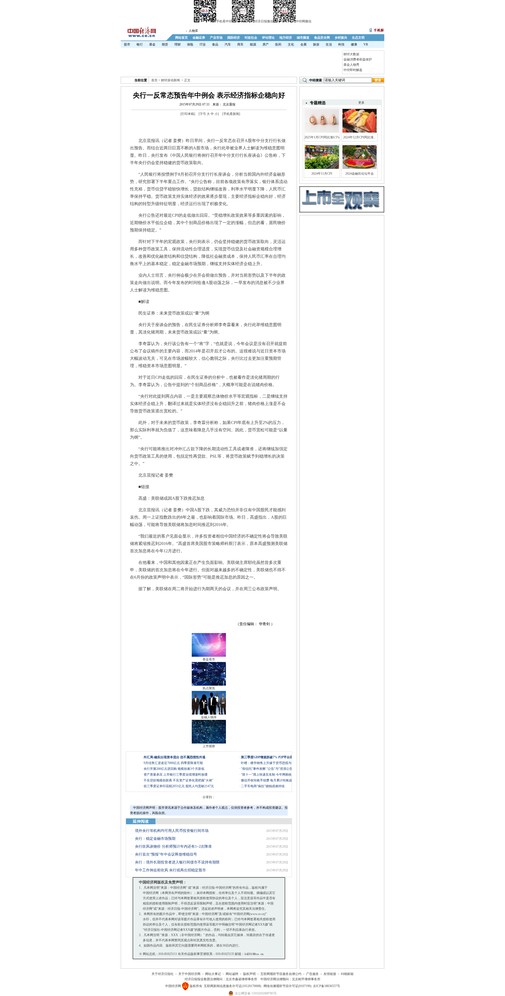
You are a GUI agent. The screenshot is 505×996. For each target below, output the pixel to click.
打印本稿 (187, 114)
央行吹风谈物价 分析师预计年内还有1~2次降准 (173, 846)
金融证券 (199, 37)
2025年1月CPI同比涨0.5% (322, 137)
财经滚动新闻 (170, 80)
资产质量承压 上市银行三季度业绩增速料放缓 (176, 774)
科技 (341, 44)
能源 (253, 44)
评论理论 (268, 37)
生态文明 (358, 37)
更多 (361, 102)
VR (365, 44)
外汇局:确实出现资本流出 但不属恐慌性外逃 (174, 757)
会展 (303, 44)
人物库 (193, 31)
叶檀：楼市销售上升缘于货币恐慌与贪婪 (269, 763)
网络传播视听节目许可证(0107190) (287, 986)
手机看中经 (224, 21)
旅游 (316, 44)
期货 (165, 44)
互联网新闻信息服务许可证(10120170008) (232, 986)
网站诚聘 (232, 974)
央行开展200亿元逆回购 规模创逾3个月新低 (174, 769)
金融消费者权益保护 (358, 59)
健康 (354, 44)
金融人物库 (209, 717)
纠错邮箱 (347, 974)
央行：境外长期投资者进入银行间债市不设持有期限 (177, 862)
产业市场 (216, 37)
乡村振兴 (341, 37)
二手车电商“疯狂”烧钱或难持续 (263, 786)
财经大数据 (351, 54)
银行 (140, 44)
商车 (240, 44)
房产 (265, 44)
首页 (154, 80)
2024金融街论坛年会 (359, 173)
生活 (329, 44)
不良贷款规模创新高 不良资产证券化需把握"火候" (178, 780)
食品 (215, 44)
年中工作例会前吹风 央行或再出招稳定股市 (170, 870)
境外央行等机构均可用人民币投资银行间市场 (172, 831)
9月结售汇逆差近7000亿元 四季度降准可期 (173, 763)
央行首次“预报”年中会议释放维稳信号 (166, 854)
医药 (278, 44)
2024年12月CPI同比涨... (359, 137)
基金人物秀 (351, 65)
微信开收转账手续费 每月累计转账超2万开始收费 (275, 780)
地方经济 (285, 37)
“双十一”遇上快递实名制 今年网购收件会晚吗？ (274, 774)
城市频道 (303, 37)
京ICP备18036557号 (326, 986)
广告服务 (312, 974)
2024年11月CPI (321, 173)
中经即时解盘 (353, 70)
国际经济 (233, 37)
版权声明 (249, 974)
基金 (152, 44)
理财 (177, 44)
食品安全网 (322, 37)
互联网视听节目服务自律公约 (280, 974)
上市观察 (209, 746)
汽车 (228, 44)
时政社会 (251, 37)
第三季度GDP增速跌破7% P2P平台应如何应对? (274, 757)
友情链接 (330, 974)
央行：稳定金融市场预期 (155, 839)
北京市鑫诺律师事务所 (241, 979)
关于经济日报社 (163, 974)
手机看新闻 (231, 114)
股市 (127, 44)
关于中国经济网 (189, 974)
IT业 (203, 44)
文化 (291, 44)
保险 (190, 44)
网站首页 (181, 37)
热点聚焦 (209, 688)
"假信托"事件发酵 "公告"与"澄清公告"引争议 (272, 769)
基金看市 (209, 659)
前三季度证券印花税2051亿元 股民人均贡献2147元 (179, 786)
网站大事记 (213, 974)
